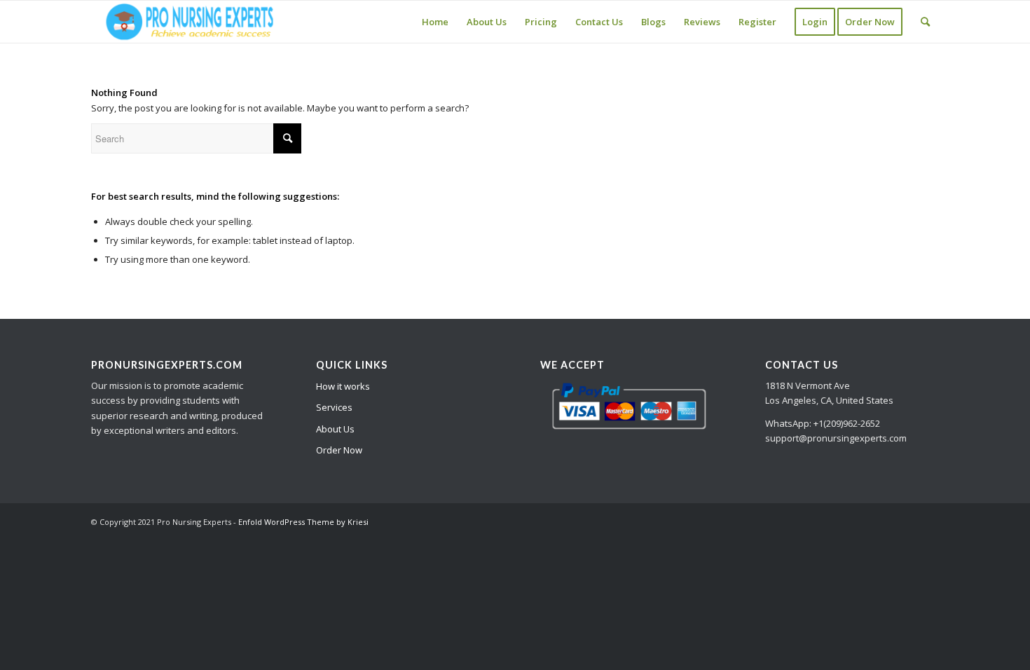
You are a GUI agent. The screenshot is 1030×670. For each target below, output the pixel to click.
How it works (343, 386)
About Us (335, 429)
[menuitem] (435, 22)
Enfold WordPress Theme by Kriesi (303, 522)
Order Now (339, 450)
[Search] (925, 22)
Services (334, 407)
